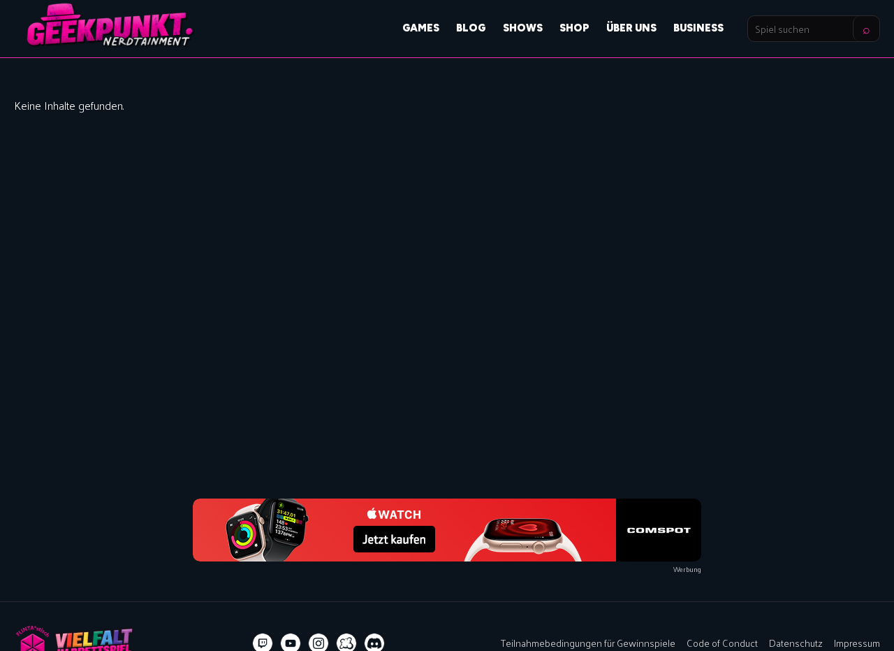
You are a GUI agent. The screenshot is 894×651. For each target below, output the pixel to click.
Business (698, 28)
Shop (574, 28)
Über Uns (631, 28)
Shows (523, 28)
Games (420, 28)
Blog (471, 28)
